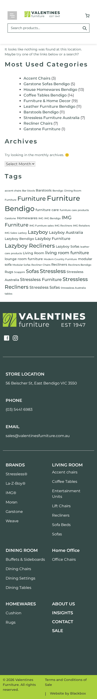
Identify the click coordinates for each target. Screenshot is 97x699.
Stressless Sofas (44, 287)
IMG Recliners (63, 225)
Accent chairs (64, 472)
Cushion (13, 613)
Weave (12, 521)
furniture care (47, 210)
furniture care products (74, 210)
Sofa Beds (61, 524)
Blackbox (78, 693)
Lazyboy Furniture (52, 238)
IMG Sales (11, 232)
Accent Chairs (37, 78)
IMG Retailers (81, 225)
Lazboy (22, 232)
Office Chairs (64, 559)
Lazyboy (38, 232)
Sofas (32, 271)
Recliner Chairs (38, 123)
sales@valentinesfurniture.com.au (38, 436)
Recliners (59, 264)
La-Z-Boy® (15, 483)
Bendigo (58, 190)
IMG (40, 218)
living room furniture (67, 252)
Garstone (10, 218)
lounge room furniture (24, 259)
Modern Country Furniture (60, 259)
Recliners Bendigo (79, 264)
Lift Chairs (61, 506)
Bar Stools (28, 190)
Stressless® (16, 474)
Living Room (33, 253)
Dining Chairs (18, 569)
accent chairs (13, 190)
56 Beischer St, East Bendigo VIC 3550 (41, 383)
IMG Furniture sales (41, 225)
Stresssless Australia (73, 287)
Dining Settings (20, 578)
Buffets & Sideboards (25, 559)
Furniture (31, 198)
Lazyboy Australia (66, 232)
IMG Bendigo (52, 218)
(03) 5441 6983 (19, 409)
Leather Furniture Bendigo (49, 106)
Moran (11, 502)
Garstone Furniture (42, 129)
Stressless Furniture (41, 279)
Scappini (19, 272)
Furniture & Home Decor (47, 101)
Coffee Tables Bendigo (45, 95)
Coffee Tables (64, 481)
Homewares (27, 218)
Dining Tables (18, 587)
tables (8, 293)
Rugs (9, 272)
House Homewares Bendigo (50, 89)
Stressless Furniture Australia (52, 117)
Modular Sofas (21, 264)
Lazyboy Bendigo (19, 239)
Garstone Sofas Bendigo (47, 84)
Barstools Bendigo (41, 112)
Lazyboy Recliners (30, 245)
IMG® (11, 493)
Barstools (44, 190)
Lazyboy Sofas (67, 246)
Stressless (53, 271)
